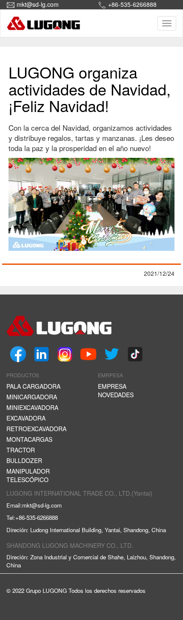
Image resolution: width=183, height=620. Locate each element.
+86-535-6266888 (132, 4)
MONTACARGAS (29, 439)
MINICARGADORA (31, 397)
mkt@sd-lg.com (38, 4)
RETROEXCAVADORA (36, 428)
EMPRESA (112, 386)
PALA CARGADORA (33, 386)
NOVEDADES (116, 394)
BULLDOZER (24, 460)
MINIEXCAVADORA (32, 407)
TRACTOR (20, 450)
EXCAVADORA (26, 418)
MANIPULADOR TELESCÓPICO (28, 475)
